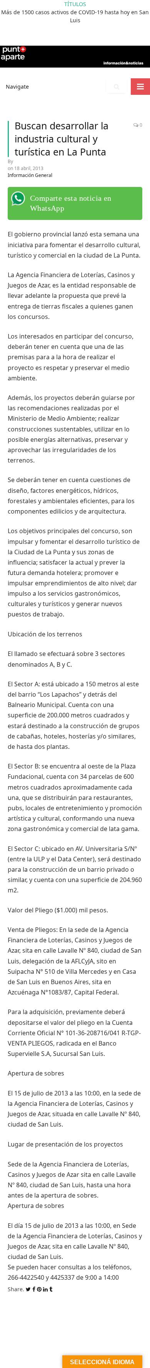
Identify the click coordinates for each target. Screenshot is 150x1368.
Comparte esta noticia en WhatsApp (71, 203)
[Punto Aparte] (75, 55)
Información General (30, 175)
